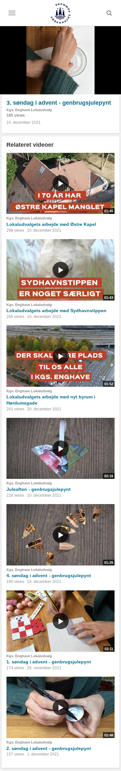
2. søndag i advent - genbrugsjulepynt (48, 748)
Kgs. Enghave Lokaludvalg (29, 110)
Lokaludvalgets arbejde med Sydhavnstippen (56, 310)
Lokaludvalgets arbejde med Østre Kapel (51, 224)
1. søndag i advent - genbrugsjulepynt (48, 661)
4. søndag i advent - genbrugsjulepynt (48, 575)
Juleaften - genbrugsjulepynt (38, 489)
